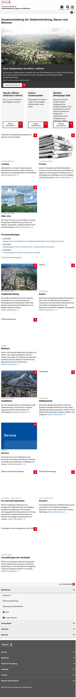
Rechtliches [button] (5, 590)
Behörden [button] (5, 658)
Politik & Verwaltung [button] (9, 664)
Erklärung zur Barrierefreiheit (13, 606)
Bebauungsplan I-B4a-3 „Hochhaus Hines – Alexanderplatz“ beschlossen (28, 247)
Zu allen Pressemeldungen (10, 257)
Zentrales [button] (5, 629)
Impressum (6, 595)
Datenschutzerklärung (10, 601)
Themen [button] (4, 675)
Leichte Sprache (11, 618)
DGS (7, 612)
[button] (73, 12)
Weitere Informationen (12, 85)
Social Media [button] (6, 623)
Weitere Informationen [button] (10, 681)
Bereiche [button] (4, 635)
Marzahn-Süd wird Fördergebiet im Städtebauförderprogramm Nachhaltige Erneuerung (33, 241)
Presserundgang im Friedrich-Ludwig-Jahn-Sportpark (21, 252)
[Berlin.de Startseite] (6, 2)
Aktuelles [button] (5, 669)
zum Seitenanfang (65, 584)
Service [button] (4, 652)
